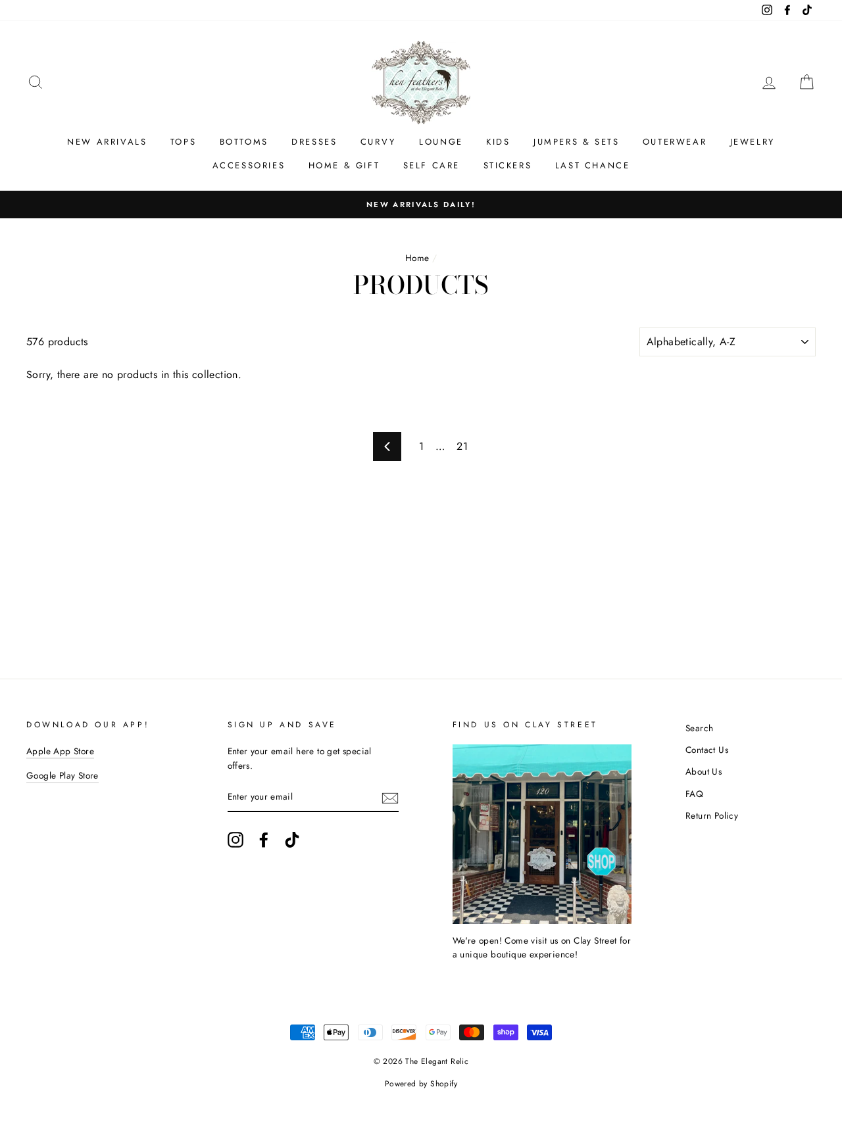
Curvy (378, 141)
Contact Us (706, 749)
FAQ (694, 793)
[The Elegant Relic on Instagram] (235, 840)
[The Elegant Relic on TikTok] (292, 840)
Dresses (314, 141)
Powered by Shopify (421, 1084)
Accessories (248, 165)
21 (462, 446)
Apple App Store (60, 751)
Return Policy (711, 815)
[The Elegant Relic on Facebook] (264, 840)
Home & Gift (344, 165)
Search (699, 728)
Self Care (431, 165)
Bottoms (244, 141)
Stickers (507, 165)
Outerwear (674, 141)
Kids (498, 141)
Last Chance (592, 165)
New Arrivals (107, 141)
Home (417, 257)
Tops (183, 141)
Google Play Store (62, 775)
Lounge (441, 141)
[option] (421, 204)
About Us (703, 771)
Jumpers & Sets (576, 141)
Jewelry (752, 141)
